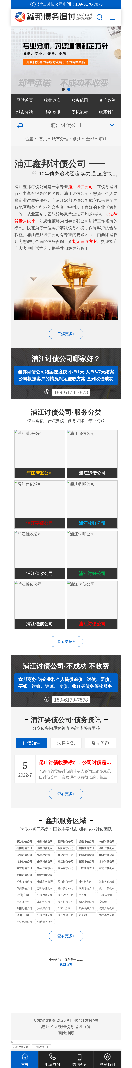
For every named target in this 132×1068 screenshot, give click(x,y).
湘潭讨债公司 (45, 848)
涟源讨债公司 (86, 861)
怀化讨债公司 (65, 854)
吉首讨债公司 (24, 868)
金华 (90, 138)
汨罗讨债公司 (86, 868)
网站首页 (24, 100)
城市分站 (24, 112)
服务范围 (80, 100)
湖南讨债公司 (65, 901)
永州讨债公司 (24, 854)
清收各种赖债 (107, 881)
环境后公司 (105, 894)
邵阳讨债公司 (107, 848)
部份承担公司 (86, 908)
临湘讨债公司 (65, 868)
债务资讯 (52, 112)
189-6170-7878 (71, 392)
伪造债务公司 (45, 921)
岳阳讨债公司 (65, 848)
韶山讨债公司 (24, 874)
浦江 (103, 138)
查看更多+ (66, 641)
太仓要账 (84, 915)
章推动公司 (43, 901)
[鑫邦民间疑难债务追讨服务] (53, 16)
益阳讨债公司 (65, 841)
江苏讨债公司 (45, 894)
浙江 (77, 138)
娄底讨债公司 (86, 841)
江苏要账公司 (45, 915)
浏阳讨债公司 (86, 854)
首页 (43, 138)
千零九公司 (64, 908)
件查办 (82, 894)
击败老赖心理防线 (45, 882)
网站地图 (66, 1033)
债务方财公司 (107, 908)
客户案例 (107, 100)
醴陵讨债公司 (107, 854)
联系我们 (107, 112)
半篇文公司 (23, 901)
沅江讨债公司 (65, 861)
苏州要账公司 (65, 915)
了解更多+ (66, 334)
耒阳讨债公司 (45, 861)
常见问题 (100, 743)
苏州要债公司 (65, 888)
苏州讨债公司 (86, 888)
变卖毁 (103, 901)
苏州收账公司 (45, 888)
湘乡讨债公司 (24, 861)
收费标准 (52, 100)
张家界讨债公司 (45, 855)
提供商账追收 (24, 881)
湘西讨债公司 (45, 874)
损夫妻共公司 (107, 915)
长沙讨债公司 (24, 841)
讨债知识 (32, 743)
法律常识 (66, 743)
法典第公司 (43, 908)
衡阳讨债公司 (24, 848)
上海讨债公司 (41, 1047)
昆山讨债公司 (107, 888)
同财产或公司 (24, 921)
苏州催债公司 (24, 888)
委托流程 (80, 112)
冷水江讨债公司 (45, 869)
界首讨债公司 (65, 881)
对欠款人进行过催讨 (86, 882)
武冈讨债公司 (107, 868)
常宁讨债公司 (107, 861)
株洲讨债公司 (107, 841)
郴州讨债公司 (45, 841)
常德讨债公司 (86, 848)
